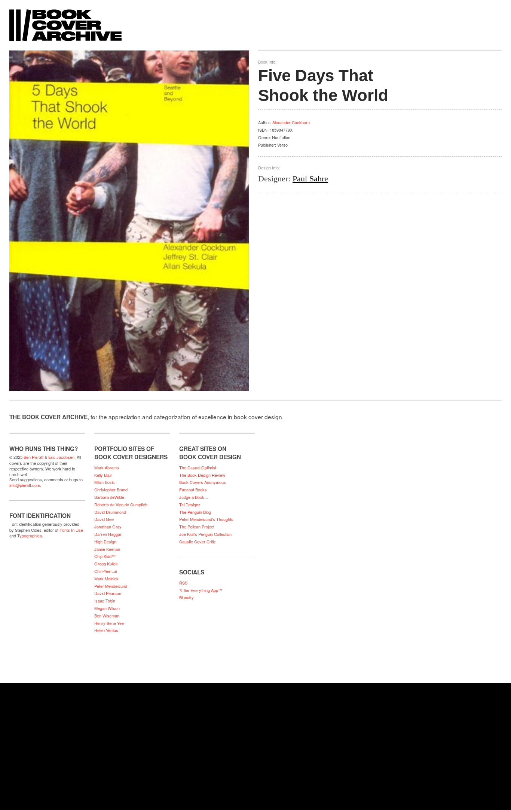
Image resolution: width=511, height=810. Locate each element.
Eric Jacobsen (61, 457)
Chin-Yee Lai (105, 571)
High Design (105, 541)
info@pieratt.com (24, 485)
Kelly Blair (103, 475)
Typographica (29, 536)
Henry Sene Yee (109, 623)
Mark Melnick (106, 579)
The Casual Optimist (197, 467)
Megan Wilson (107, 608)
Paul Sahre (310, 178)
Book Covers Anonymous (202, 482)
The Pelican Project (196, 527)
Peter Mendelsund (110, 586)
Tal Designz (190, 504)
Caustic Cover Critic (197, 541)
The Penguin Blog (195, 512)
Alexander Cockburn (291, 122)
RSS (183, 583)
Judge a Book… (193, 497)
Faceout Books (193, 490)
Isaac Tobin (104, 601)
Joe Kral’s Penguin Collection (205, 534)
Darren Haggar (108, 534)
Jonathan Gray (108, 527)
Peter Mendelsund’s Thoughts (206, 519)
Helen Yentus (106, 630)
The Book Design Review (202, 475)
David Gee (104, 519)
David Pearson (107, 593)
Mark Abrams (106, 467)
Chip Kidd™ (105, 556)
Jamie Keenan (107, 549)
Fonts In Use (71, 530)
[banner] (255, 21)
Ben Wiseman (106, 616)
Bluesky (186, 597)
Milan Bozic (104, 482)
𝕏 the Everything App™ (200, 590)
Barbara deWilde (109, 497)
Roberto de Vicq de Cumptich (120, 504)
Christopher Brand (111, 490)
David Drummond (110, 512)
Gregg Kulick (106, 564)
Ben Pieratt (33, 457)
